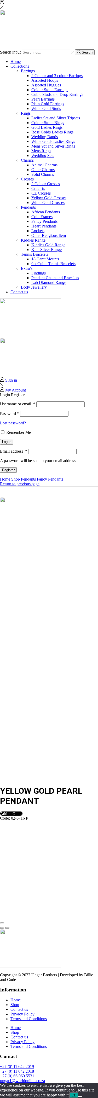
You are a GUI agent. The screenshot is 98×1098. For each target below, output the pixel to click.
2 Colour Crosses (45, 184)
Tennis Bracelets (34, 254)
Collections (19, 66)
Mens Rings (41, 151)
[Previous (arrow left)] (2, 928)
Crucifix (38, 188)
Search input (10, 52)
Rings (26, 113)
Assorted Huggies (46, 85)
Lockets (37, 231)
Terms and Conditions (28, 1019)
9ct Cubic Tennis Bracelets (53, 263)
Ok (74, 1095)
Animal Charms (44, 165)
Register (8, 470)
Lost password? (13, 423)
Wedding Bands (44, 137)
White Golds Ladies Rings (53, 141)
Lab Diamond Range (48, 282)
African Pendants (45, 212)
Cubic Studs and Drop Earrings (57, 94)
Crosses (27, 179)
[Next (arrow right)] (7, 928)
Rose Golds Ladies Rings (52, 132)
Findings (38, 273)
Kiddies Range (33, 240)
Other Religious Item (48, 235)
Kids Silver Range (46, 249)
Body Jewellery (34, 287)
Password (9, 413)
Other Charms (43, 169)
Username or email (17, 404)
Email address (13, 451)
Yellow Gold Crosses (48, 198)
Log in (6, 442)
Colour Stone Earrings (49, 89)
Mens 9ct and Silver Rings (53, 146)
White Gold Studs (46, 108)
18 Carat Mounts (45, 259)
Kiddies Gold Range (48, 245)
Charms (27, 160)
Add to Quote (11, 813)
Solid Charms (42, 174)
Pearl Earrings (43, 99)
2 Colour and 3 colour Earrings (57, 75)
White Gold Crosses (48, 202)
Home (15, 61)
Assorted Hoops (44, 80)
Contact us (19, 292)
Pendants (28, 207)
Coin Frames (42, 216)
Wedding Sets (42, 155)
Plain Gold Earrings (47, 104)
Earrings (28, 71)
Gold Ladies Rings (46, 127)
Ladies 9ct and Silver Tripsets (55, 118)
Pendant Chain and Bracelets (55, 278)
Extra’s (26, 268)
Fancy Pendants (44, 221)
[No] (80, 1096)
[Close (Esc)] (2, 923)
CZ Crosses (41, 193)
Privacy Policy (22, 1014)
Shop (15, 479)
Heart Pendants (43, 226)
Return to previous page (19, 484)
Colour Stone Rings (47, 122)
